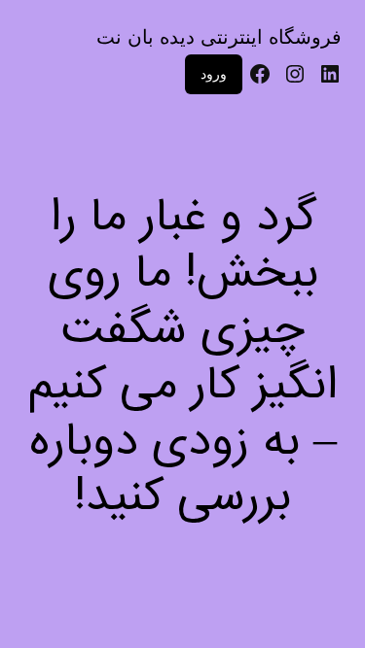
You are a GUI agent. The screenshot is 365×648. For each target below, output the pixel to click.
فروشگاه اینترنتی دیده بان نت (219, 37)
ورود (214, 73)
